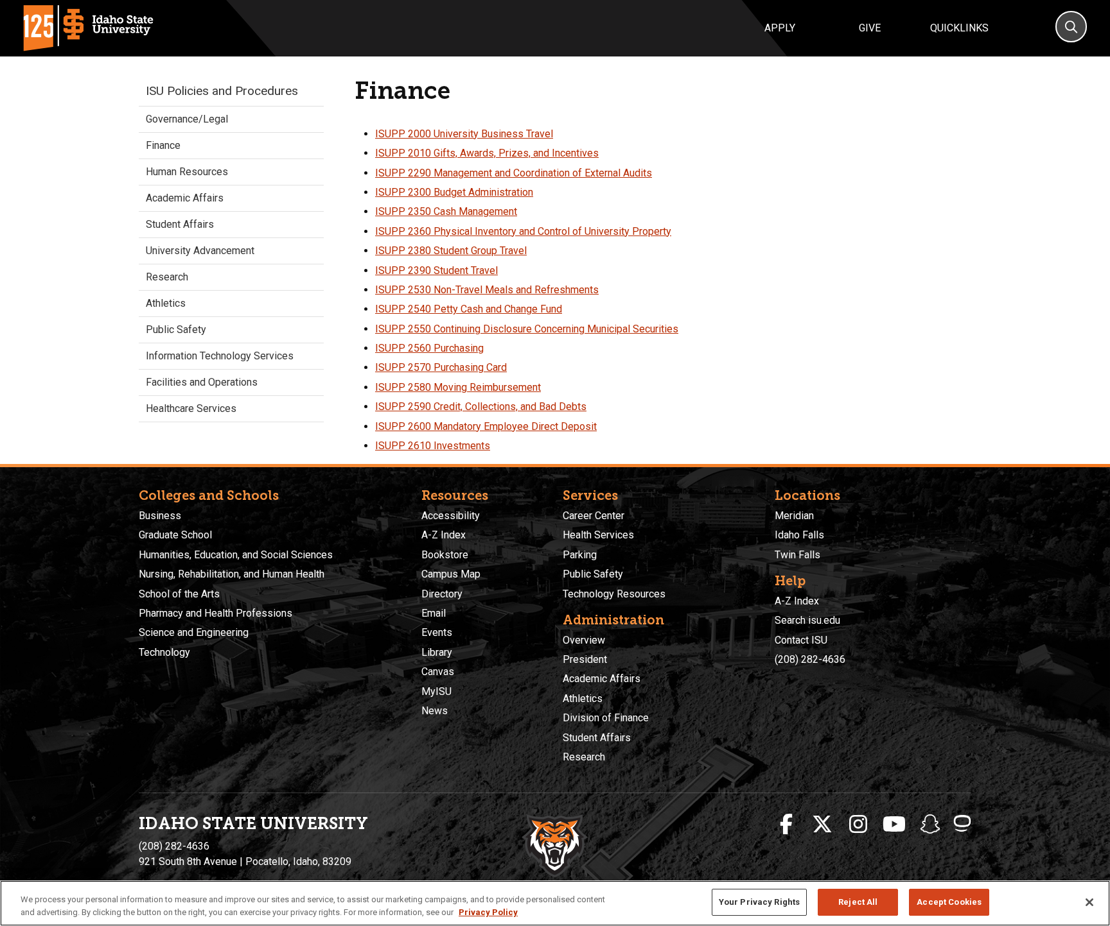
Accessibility (450, 516)
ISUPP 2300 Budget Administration (454, 192)
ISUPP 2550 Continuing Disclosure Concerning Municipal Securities (526, 329)
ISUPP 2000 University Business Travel (464, 134)
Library (436, 652)
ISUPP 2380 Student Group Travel (451, 250)
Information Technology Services (220, 356)
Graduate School (175, 535)
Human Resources (187, 172)
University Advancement (200, 250)
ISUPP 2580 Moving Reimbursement (458, 387)
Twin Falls (797, 555)
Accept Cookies (949, 902)
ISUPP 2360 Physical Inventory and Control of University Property (523, 231)
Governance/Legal (187, 119)
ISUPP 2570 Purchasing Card (441, 367)
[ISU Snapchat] (930, 824)
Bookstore (444, 555)
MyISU (436, 691)
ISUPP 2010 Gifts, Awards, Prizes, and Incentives (487, 153)
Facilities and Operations (202, 382)
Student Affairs (180, 224)
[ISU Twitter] (822, 824)
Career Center (593, 516)
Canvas (437, 671)
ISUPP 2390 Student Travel (436, 270)
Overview (584, 640)
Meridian (794, 516)
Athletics (166, 303)
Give (870, 28)
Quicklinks (959, 28)
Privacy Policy (488, 912)
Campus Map (450, 574)
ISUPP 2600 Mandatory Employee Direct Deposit (486, 426)
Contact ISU (801, 640)
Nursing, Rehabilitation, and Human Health (231, 574)
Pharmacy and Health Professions (215, 613)
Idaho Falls (799, 535)
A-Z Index (443, 535)
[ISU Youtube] (894, 824)
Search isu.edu (807, 620)
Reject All (857, 902)
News (434, 711)
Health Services (598, 535)
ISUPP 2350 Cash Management (446, 211)
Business (160, 516)
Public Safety (176, 329)
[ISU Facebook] (786, 824)
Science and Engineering (194, 632)
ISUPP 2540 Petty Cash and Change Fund (468, 309)
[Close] (1089, 902)
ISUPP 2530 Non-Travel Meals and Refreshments (487, 290)
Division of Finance (606, 718)
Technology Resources (614, 594)
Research (167, 277)
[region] (555, 903)
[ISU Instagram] (858, 824)
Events (436, 632)
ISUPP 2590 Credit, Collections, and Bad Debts (480, 406)
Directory (442, 594)
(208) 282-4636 (810, 659)
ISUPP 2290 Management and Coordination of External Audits (513, 173)
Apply (779, 28)
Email (433, 613)
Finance (163, 145)
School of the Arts (179, 594)
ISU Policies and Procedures (222, 90)
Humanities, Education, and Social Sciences (236, 555)
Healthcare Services (191, 408)
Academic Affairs (185, 198)
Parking (580, 555)
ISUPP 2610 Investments (432, 446)
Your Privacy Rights (759, 902)
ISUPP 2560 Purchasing (429, 348)
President (585, 659)
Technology (164, 652)
